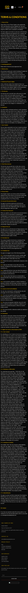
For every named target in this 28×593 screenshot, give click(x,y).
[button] (12, 7)
